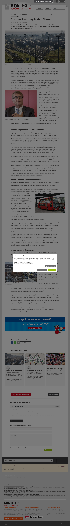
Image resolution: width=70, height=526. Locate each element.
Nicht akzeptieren (42, 270)
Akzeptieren (51, 270)
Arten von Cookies (49, 266)
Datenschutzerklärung (29, 263)
